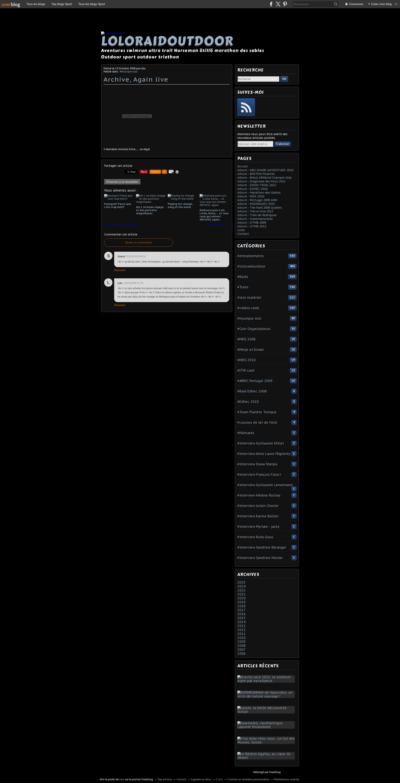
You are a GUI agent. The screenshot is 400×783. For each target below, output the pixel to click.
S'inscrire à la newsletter (122, 181)
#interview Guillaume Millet (260, 443)
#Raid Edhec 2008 (252, 391)
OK (284, 79)
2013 (241, 626)
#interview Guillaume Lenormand (264, 485)
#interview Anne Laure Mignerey (264, 454)
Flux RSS (246, 107)
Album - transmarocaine (255, 219)
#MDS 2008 (246, 339)
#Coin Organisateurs (253, 329)
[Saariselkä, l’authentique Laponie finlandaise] (266, 726)
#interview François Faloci (259, 474)
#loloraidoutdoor (251, 266)
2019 (241, 602)
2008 (241, 646)
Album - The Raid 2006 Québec (259, 207)
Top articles (164, 779)
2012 (241, 630)
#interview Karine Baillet (258, 516)
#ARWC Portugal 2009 (254, 381)
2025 (241, 582)
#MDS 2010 (246, 360)
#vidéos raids (248, 308)
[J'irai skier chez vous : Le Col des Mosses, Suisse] (266, 742)
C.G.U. (219, 779)
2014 (241, 622)
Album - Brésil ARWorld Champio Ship (264, 177)
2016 (241, 614)
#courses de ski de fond (257, 422)
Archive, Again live (136, 79)
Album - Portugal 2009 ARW (257, 200)
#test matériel (249, 297)
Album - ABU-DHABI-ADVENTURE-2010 (265, 170)
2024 (241, 586)
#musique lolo (129, 71)
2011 (241, 634)
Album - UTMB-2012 (251, 226)
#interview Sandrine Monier (260, 558)
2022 (241, 590)
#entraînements (250, 256)
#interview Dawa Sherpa (257, 464)
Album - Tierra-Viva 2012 (255, 211)
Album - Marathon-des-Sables (259, 192)
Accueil (242, 166)
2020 (241, 598)
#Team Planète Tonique (256, 412)
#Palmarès (245, 433)
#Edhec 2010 (248, 402)
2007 (241, 649)
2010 (241, 638)
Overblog (275, 772)
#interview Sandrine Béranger (261, 547)
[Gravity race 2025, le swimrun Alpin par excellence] (266, 680)
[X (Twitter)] (278, 4)
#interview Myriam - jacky (258, 526)
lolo (121, 779)
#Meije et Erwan (250, 349)
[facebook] (271, 4)
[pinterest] (285, 4)
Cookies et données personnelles (249, 779)
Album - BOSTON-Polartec (256, 174)
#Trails (242, 287)
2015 (241, 618)
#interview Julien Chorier (258, 506)
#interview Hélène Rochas (258, 495)
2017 (241, 610)
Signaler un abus (201, 779)
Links (241, 230)
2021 (241, 594)
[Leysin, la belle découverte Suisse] (266, 711)
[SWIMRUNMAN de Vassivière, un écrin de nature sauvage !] (266, 696)
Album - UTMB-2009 (251, 222)
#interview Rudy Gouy (255, 537)
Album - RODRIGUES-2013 (256, 204)
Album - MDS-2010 (250, 196)
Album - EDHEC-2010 (252, 189)
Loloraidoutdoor (167, 41)
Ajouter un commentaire (138, 242)
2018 (241, 606)
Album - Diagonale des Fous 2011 (261, 181)
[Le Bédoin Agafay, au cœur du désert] (266, 757)
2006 (241, 653)
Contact (243, 234)
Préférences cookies (286, 779)
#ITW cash (246, 370)
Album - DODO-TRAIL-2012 (256, 185)
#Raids (242, 277)
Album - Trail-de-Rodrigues (257, 215)
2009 (241, 642)
